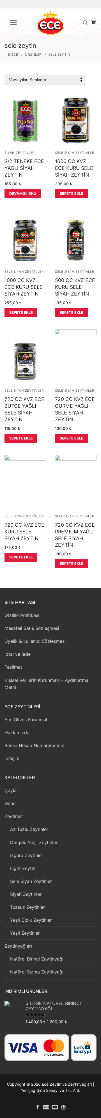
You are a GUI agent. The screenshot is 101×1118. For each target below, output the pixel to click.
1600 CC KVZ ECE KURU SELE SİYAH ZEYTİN (74, 168)
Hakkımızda (16, 732)
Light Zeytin (22, 868)
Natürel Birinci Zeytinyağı (36, 959)
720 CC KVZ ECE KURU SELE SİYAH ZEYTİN (24, 531)
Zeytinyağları (18, 946)
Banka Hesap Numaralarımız (34, 745)
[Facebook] (37, 1107)
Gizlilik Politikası (21, 615)
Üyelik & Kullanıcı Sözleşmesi (35, 641)
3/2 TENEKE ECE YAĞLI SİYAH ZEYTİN (24, 168)
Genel (10, 803)
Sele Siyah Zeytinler (74, 153)
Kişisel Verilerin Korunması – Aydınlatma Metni (46, 683)
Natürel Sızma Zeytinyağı (36, 972)
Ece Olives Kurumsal (25, 719)
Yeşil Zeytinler (25, 933)
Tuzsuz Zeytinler (27, 907)
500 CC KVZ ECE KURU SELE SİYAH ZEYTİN (75, 287)
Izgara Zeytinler (26, 855)
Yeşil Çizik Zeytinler (31, 920)
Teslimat (13, 667)
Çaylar (11, 790)
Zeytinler (13, 816)
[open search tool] (85, 22)
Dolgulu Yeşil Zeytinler (34, 842)
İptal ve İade (17, 654)
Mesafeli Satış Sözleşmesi (31, 628)
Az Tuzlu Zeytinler (29, 829)
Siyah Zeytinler (19, 153)
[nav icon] (13, 22)
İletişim (11, 758)
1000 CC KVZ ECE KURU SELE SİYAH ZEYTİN (23, 287)
